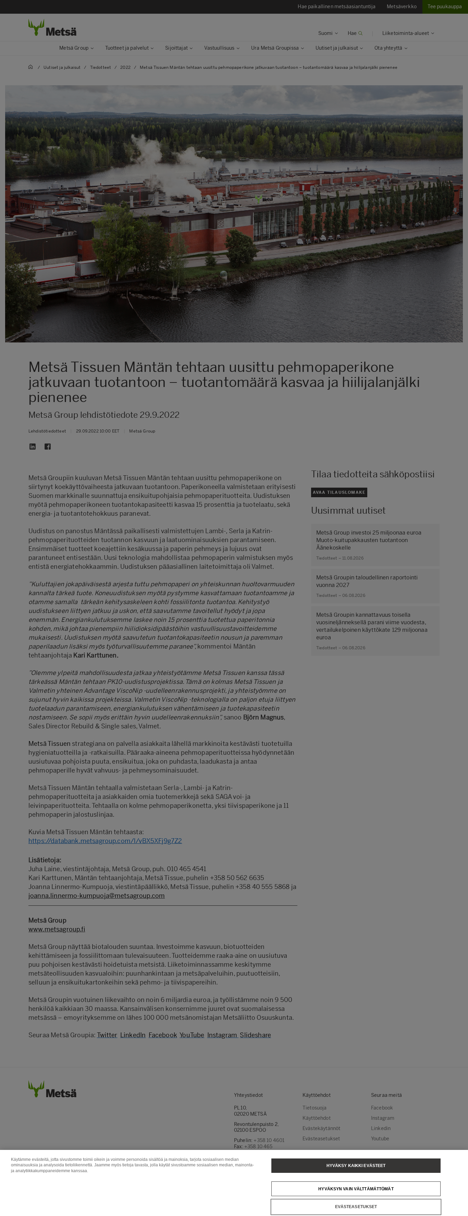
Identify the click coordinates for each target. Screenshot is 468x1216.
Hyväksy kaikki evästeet (356, 1165)
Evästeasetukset (356, 1206)
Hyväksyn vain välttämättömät (355, 1188)
